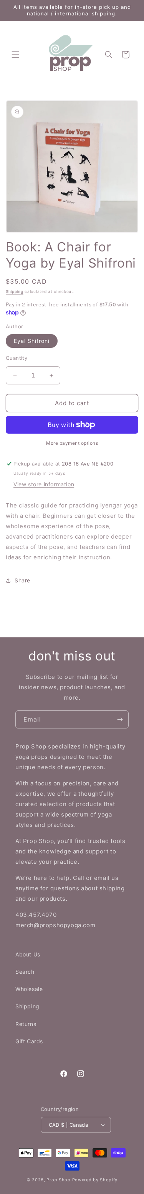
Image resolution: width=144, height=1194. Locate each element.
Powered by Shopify (95, 1179)
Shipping (14, 291)
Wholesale (29, 989)
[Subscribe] (119, 719)
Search (25, 971)
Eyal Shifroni (32, 341)
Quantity (16, 358)
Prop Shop (58, 1179)
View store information (43, 484)
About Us (27, 954)
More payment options (72, 443)
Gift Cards (29, 1041)
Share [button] (22, 580)
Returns (25, 1024)
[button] (15, 54)
